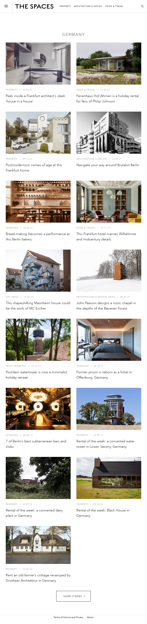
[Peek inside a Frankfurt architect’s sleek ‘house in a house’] (38, 63)
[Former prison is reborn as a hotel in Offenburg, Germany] (108, 340)
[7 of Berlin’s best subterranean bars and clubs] (38, 409)
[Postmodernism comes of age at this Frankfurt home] (38, 133)
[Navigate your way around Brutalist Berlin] (108, 133)
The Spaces (34, 7)
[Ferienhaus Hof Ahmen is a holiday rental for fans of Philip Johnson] (108, 63)
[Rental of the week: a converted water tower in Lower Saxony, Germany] (108, 409)
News (15, 297)
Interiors (12, 228)
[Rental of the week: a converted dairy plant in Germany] (38, 478)
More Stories (72, 596)
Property (65, 6)
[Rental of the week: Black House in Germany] (108, 478)
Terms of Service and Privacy (68, 617)
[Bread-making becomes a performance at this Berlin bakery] (38, 202)
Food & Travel (114, 6)
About (90, 617)
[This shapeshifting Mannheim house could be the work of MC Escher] (38, 271)
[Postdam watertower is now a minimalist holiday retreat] (38, 340)
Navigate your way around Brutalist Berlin (107, 165)
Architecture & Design (88, 6)
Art (8, 297)
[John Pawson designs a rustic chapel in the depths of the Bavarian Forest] (108, 271)
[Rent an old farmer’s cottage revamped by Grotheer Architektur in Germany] (38, 545)
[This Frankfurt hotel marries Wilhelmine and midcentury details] (108, 202)
